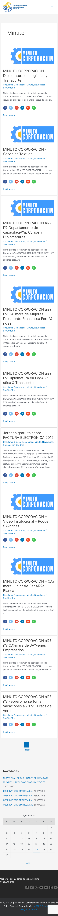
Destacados (19, 85)
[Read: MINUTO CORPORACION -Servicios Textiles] (29, 134)
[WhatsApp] (34, 108)
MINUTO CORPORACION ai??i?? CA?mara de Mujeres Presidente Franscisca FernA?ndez (27, 316)
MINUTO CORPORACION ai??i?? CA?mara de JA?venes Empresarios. (27, 645)
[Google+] (17, 108)
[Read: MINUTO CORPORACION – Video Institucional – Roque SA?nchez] (29, 501)
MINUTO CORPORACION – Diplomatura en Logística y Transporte (25, 75)
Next (29, 749)
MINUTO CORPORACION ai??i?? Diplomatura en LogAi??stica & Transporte (27, 378)
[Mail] (28, 108)
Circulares (8, 85)
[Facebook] (5, 108)
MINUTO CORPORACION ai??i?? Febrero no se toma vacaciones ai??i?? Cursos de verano (27, 704)
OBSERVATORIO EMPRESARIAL (18, 791)
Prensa (6, 445)
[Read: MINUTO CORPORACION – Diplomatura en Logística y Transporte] (29, 56)
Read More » (9, 114)
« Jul (28, 863)
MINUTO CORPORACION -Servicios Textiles (25, 151)
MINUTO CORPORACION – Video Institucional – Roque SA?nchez (25, 521)
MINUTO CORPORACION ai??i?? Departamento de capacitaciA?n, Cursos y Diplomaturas (27, 230)
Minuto (30, 85)
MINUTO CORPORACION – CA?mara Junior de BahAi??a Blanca (28, 586)
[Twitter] (11, 108)
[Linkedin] (22, 108)
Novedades (39, 85)
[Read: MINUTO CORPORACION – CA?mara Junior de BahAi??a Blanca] (29, 566)
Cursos (17, 442)
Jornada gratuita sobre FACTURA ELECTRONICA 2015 (28, 435)
